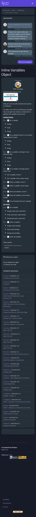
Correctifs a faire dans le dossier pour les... (16, 354)
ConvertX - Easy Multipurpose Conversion (16, 377)
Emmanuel (18, 80)
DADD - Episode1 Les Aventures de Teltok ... (17, 401)
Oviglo (10, 454)
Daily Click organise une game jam (13, 324)
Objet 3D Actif (7, 330)
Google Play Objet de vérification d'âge (15, 312)
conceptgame (6, 394)
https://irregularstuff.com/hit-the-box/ (19, 25)
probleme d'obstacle (9, 419)
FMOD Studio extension (10, 413)
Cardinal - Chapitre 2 (9, 395)
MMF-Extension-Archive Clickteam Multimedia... (14, 305)
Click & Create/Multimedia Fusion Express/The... (13, 297)
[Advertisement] (18, 480)
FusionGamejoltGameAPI (11, 366)
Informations (7, 503)
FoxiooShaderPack (9, 383)
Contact (5, 506)
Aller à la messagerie (25, 62)
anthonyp (5, 405)
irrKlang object (7, 372)
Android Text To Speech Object (12, 318)
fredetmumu (6, 334)
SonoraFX (6, 284)
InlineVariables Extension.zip (12, 245)
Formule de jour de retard (11, 278)
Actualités (6, 499)
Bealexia (5, 288)
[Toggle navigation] (33, 3)
